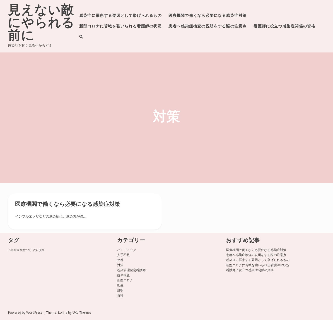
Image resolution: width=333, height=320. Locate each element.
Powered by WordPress (25, 312)
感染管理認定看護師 (131, 270)
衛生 (120, 285)
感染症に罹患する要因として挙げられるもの (120, 16)
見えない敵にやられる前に (41, 24)
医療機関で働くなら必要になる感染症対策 (208, 16)
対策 (16, 250)
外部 (10, 250)
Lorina (62, 312)
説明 (35, 250)
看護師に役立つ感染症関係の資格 (284, 26)
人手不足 (123, 255)
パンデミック (126, 250)
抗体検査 (123, 275)
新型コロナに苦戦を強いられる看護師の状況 (120, 26)
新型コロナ (26, 250)
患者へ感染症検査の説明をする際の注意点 (208, 26)
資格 (41, 250)
